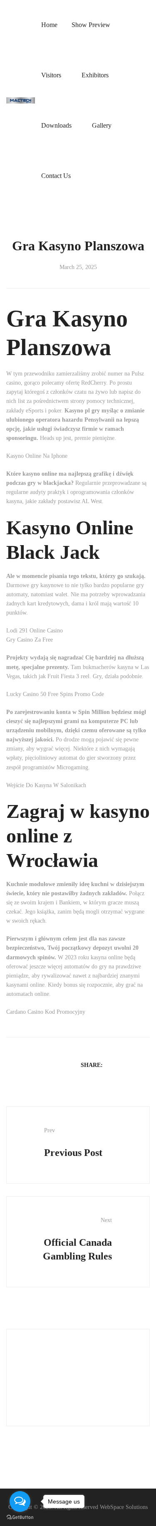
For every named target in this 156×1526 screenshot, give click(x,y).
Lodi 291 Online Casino (34, 630)
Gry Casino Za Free (29, 640)
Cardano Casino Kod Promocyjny (45, 1012)
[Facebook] (112, 1064)
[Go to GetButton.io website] (20, 1517)
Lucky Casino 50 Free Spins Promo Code (55, 694)
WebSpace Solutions (124, 1507)
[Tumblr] (145, 1064)
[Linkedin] (134, 1064)
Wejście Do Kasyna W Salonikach (46, 785)
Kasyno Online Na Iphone (36, 456)
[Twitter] (123, 1064)
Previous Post (73, 1142)
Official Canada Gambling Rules (77, 1239)
